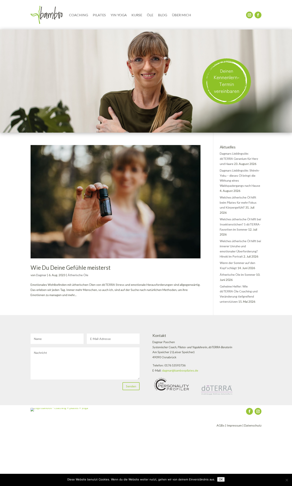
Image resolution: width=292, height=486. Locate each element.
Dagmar (41, 275)
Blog (162, 15)
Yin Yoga (119, 15)
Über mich (181, 15)
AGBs (220, 425)
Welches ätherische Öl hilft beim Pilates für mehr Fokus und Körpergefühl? (238, 202)
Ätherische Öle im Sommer (237, 274)
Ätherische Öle (78, 275)
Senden (131, 386)
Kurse (136, 15)
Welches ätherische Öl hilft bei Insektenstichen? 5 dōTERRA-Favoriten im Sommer (240, 224)
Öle (150, 15)
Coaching (78, 15)
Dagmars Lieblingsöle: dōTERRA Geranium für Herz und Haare (239, 159)
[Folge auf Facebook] (258, 15)
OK (221, 479)
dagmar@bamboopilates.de (180, 370)
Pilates (99, 15)
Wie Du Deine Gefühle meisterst (71, 267)
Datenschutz (252, 425)
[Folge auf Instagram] (249, 15)
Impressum (234, 425)
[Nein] (287, 480)
